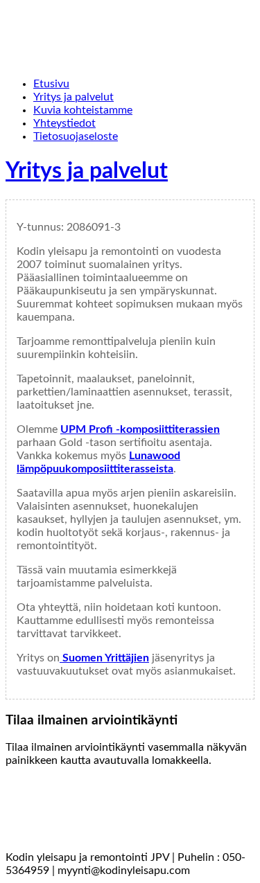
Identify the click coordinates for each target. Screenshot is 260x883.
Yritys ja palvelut (87, 171)
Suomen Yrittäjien (104, 657)
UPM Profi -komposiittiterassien (140, 429)
